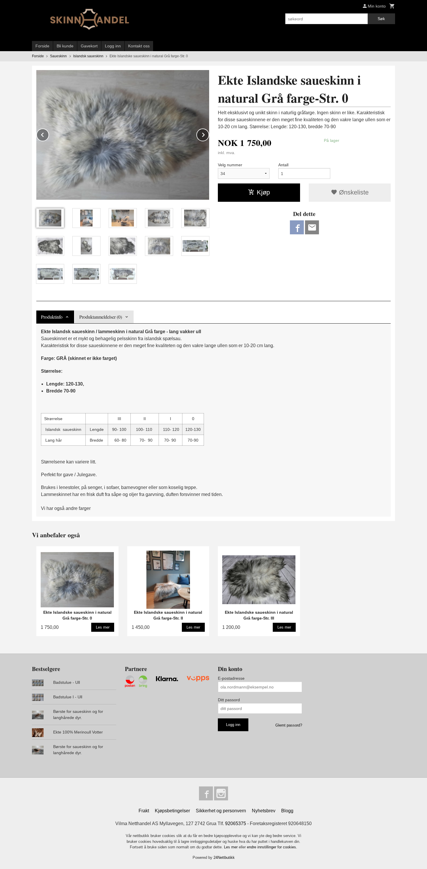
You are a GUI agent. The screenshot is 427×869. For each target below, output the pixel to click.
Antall (283, 165)
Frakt (144, 810)
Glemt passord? (288, 725)
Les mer (231, 847)
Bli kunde (65, 46)
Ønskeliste (353, 192)
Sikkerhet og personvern (221, 810)
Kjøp (263, 192)
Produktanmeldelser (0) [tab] (100, 317)
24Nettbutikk (224, 857)
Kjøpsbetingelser (172, 810)
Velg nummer (230, 165)
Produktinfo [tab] (51, 317)
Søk (381, 18)
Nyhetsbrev (263, 810)
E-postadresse (231, 678)
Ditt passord (229, 699)
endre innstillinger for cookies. (272, 847)
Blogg (287, 810)
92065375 (235, 823)
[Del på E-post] (312, 227)
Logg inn (113, 46)
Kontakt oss (139, 46)
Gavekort (89, 46)
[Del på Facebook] (297, 227)
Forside (42, 46)
